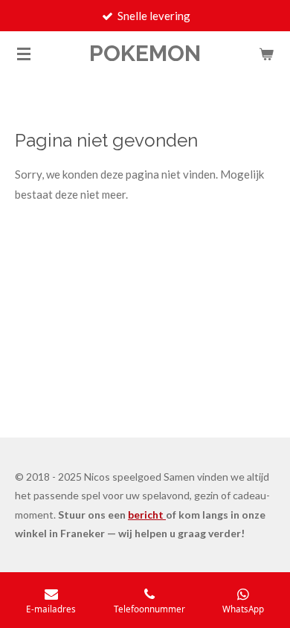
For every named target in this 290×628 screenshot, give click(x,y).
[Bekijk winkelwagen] (266, 53)
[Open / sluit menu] (23, 53)
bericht (147, 514)
